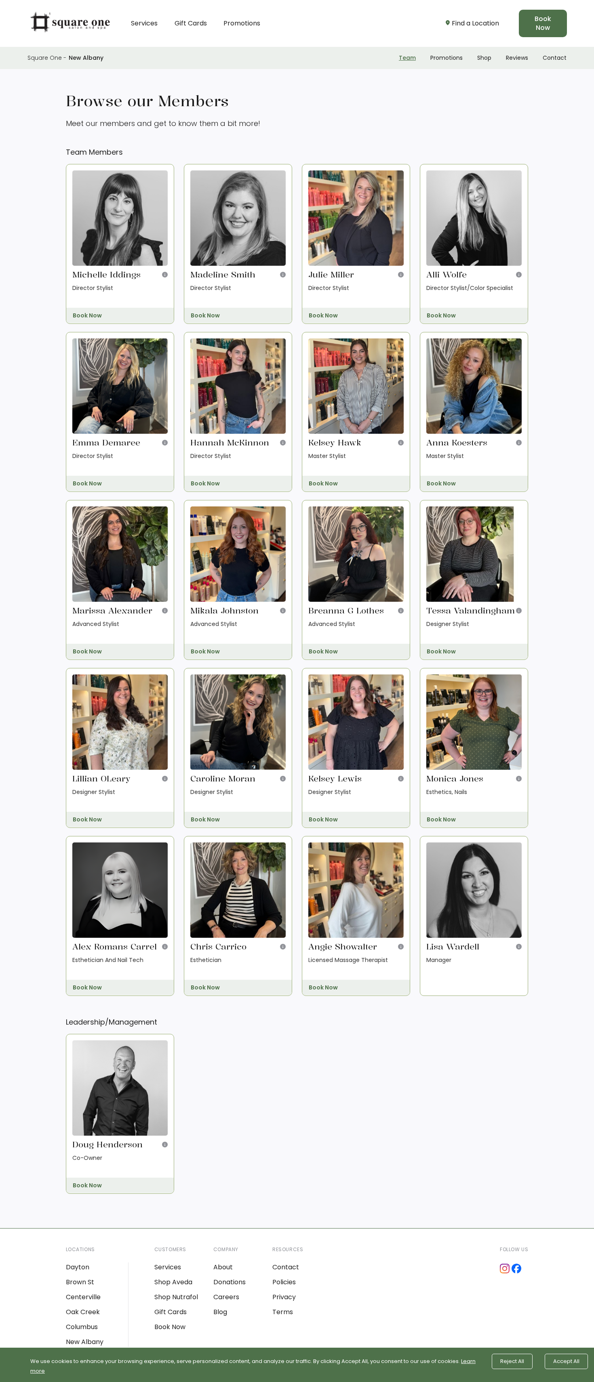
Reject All (512, 1361)
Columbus (82, 1327)
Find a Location (475, 23)
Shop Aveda (173, 1282)
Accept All (566, 1361)
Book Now (543, 23)
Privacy (284, 1297)
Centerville (83, 1297)
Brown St (80, 1282)
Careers (226, 1297)
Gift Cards (191, 23)
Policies (284, 1282)
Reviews (517, 58)
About (223, 1267)
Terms (282, 1312)
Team (407, 58)
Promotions (241, 23)
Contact (555, 58)
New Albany (86, 58)
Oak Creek (83, 1312)
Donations (229, 1282)
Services (144, 23)
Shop (484, 58)
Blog (220, 1312)
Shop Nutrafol (176, 1297)
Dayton (77, 1267)
